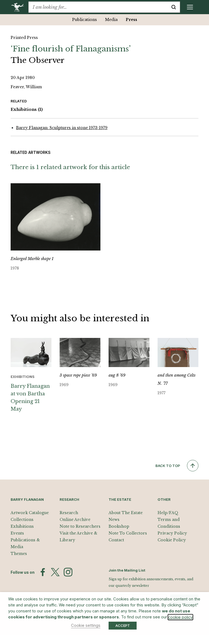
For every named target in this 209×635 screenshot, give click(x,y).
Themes (19, 553)
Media (111, 19)
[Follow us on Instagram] (68, 572)
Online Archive (75, 519)
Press (131, 19)
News (114, 519)
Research (69, 512)
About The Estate (126, 512)
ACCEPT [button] (122, 625)
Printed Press (24, 37)
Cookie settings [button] (85, 625)
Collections (22, 519)
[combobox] (98, 7)
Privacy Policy (172, 533)
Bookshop (119, 526)
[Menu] (190, 7)
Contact (116, 540)
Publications (84, 19)
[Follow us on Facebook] (43, 572)
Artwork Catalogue (30, 512)
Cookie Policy (172, 540)
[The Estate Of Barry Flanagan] (19, 7)
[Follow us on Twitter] (55, 572)
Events (17, 533)
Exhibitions (27, 109)
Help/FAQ (168, 512)
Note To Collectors (128, 533)
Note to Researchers (80, 526)
